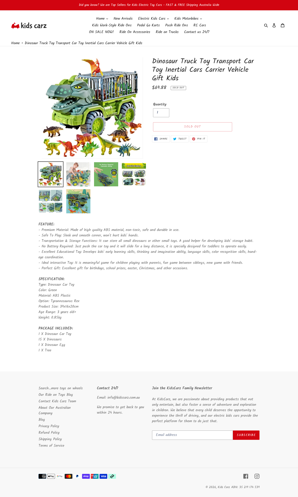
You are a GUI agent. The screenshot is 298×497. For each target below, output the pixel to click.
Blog (42, 420)
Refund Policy (49, 433)
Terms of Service (51, 446)
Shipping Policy (50, 439)
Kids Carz (224, 487)
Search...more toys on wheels (61, 388)
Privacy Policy (49, 426)
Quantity (159, 104)
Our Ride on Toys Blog (56, 395)
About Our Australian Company (55, 410)
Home (15, 43)
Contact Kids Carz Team (57, 401)
